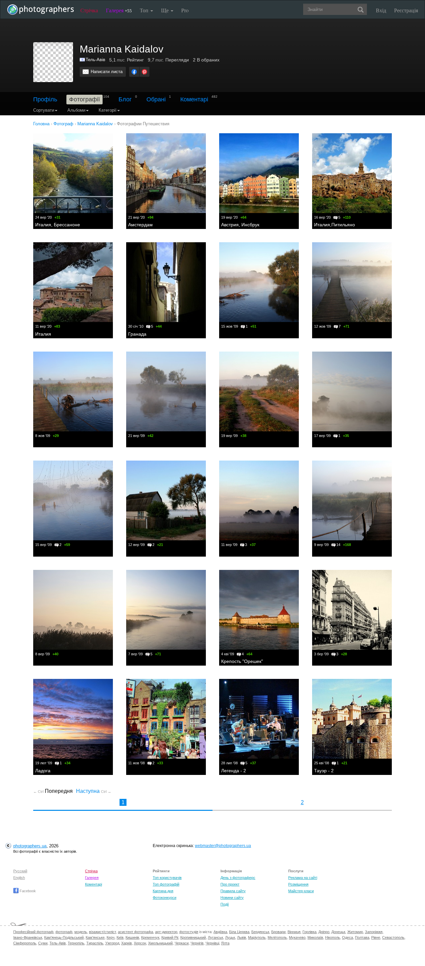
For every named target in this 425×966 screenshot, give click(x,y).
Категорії (108, 110)
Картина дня (163, 891)
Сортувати (43, 110)
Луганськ (215, 937)
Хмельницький (160, 943)
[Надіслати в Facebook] (134, 72)
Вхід (381, 10)
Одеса (347, 937)
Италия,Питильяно (334, 224)
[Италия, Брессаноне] (73, 173)
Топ (145, 10)
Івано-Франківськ (27, 937)
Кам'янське (95, 937)
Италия (43, 334)
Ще (165, 10)
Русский (20, 871)
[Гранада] (166, 282)
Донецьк (338, 932)
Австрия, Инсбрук (240, 224)
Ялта (225, 943)
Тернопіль (76, 943)
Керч (111, 937)
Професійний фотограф (33, 932)
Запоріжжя (373, 932)
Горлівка (309, 932)
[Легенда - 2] (259, 719)
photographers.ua (29, 845)
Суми (42, 943)
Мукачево (297, 937)
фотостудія (188, 932)
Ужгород (112, 943)
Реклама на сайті (302, 878)
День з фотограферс (237, 878)
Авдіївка (220, 932)
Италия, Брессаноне (57, 224)
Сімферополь (24, 943)
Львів (241, 937)
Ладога (42, 770)
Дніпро (323, 932)
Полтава (362, 937)
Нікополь (332, 937)
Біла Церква (239, 932)
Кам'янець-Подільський (64, 937)
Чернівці (212, 943)
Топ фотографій (166, 884)
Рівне (375, 937)
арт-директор (166, 932)
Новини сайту (232, 898)
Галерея (119, 10)
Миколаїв (315, 937)
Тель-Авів (95, 59)
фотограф (63, 932)
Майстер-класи (301, 891)
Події (224, 904)
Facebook (27, 891)
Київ (120, 937)
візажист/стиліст (102, 932)
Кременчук (150, 937)
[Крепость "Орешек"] (259, 610)
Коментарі (194, 99)
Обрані (156, 99)
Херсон (140, 943)
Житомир (355, 932)
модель (80, 932)
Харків (126, 943)
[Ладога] (73, 719)
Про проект (229, 884)
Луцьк (230, 937)
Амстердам (140, 224)
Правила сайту (233, 891)
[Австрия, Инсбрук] (259, 173)
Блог (125, 99)
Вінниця (294, 932)
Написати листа (107, 71)
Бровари (278, 932)
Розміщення (298, 884)
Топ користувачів (167, 878)
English (19, 878)
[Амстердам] (166, 173)
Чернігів (197, 943)
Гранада (137, 334)
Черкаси (182, 943)
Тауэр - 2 (324, 770)
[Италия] (73, 282)
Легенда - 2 (233, 770)
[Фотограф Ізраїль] (83, 59)
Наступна (93, 791)
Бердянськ (260, 932)
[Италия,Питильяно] (352, 173)
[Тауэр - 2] (352, 719)
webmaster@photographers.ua (223, 845)
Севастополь (393, 937)
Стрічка (89, 10)
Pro (185, 10)
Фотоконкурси (164, 898)
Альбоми (76, 110)
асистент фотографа (135, 932)
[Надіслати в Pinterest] (144, 72)
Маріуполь (257, 937)
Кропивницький (193, 937)
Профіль (45, 99)
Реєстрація (406, 10)
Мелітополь (277, 937)
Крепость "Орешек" (242, 661)
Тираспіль (94, 943)
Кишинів (132, 937)
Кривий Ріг (169, 937)
